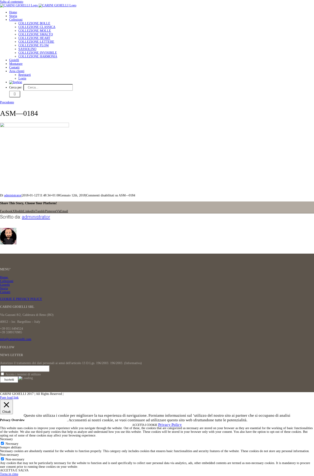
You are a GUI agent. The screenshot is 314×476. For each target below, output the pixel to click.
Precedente (7, 102)
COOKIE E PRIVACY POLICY (21, 299)
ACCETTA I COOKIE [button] (144, 425)
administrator (12, 195)
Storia (4, 288)
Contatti (5, 292)
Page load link (9, 397)
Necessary (12, 443)
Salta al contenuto (11, 1)
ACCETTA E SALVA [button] (14, 470)
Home (4, 277)
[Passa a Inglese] (15, 82)
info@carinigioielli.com (15, 339)
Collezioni (6, 281)
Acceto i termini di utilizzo (23, 374)
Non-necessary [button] (9, 454)
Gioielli (5, 284)
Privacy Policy (170, 424)
